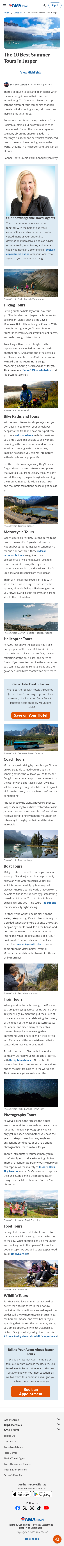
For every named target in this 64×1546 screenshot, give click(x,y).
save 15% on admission (37, 370)
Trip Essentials (13, 1425)
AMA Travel (11, 1430)
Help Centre (11, 1452)
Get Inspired (11, 1420)
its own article (19, 1253)
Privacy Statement (43, 1525)
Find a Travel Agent (14, 1458)
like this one (49, 902)
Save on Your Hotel (30, 715)
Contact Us (10, 1441)
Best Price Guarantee (30, 1528)
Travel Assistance (13, 1447)
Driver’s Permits (13, 1475)
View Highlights (30, 72)
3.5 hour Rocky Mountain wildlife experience (30, 1336)
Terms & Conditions (19, 1525)
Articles (18, 12)
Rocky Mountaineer (21, 1060)
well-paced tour (23, 435)
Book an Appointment (31, 1391)
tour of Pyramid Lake (28, 944)
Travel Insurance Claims (17, 1463)
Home (6, 12)
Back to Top (32, 1538)
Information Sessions (15, 1469)
